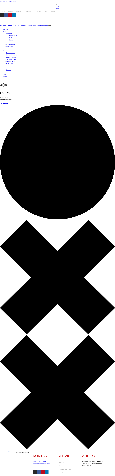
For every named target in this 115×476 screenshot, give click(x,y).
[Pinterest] (10, 15)
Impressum (62, 462)
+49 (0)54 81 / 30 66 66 (39, 461)
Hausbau (18, 11)
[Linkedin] (14, 15)
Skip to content (4, 1)
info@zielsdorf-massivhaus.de (41, 463)
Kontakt (53, 11)
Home (3, 11)
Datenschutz (62, 466)
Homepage (4, 104)
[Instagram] (2, 15)
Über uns (38, 11)
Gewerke (28, 11)
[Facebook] (6, 15)
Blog (46, 11)
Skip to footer (12, 1)
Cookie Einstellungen (65, 469)
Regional (10, 11)
